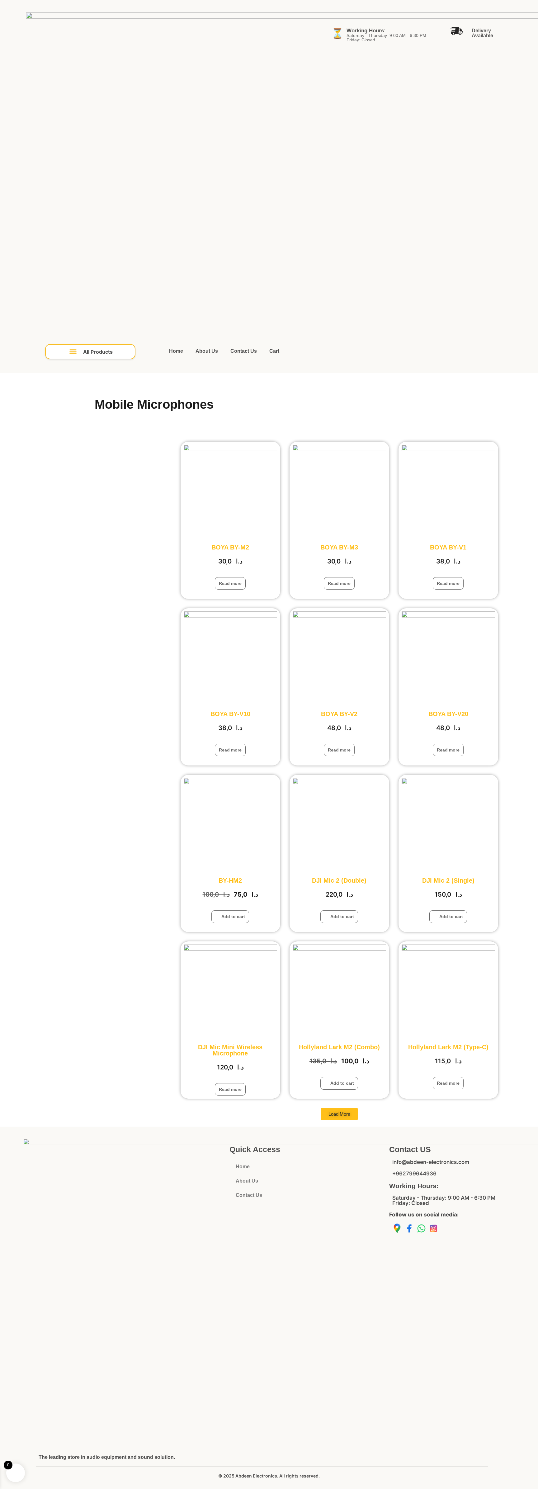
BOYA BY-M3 (339, 547)
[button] (90, 351)
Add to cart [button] (233, 916)
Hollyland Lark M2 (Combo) (339, 1047)
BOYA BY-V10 (230, 713)
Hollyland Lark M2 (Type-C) (448, 1047)
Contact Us (243, 351)
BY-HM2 (230, 880)
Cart (274, 351)
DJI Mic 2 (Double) (339, 880)
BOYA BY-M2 (230, 547)
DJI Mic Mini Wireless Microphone (230, 1050)
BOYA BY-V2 (339, 713)
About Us (207, 351)
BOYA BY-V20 (448, 713)
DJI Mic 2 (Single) (448, 880)
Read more (230, 583)
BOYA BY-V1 (448, 547)
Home (176, 351)
